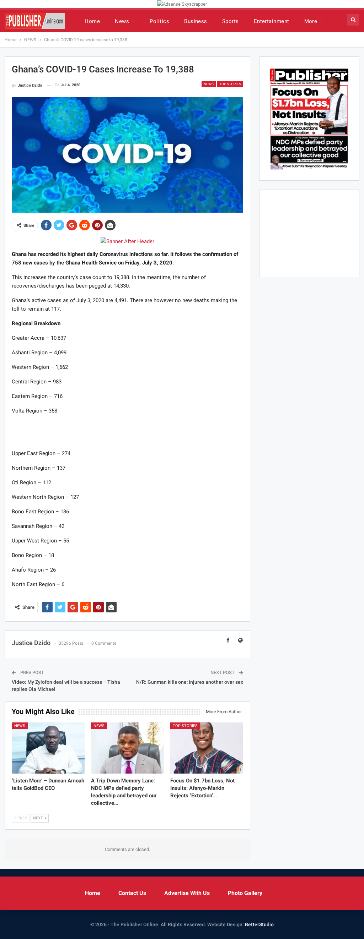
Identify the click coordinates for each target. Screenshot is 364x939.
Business (195, 21)
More (310, 21)
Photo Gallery (245, 893)
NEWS (209, 84)
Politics (159, 21)
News (122, 21)
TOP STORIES (230, 84)
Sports (230, 21)
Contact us (132, 893)
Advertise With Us (187, 893)
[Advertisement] (127, 431)
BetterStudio (259, 924)
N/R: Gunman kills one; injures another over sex (189, 682)
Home (92, 21)
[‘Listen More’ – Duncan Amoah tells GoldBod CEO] (48, 748)
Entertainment (271, 21)
